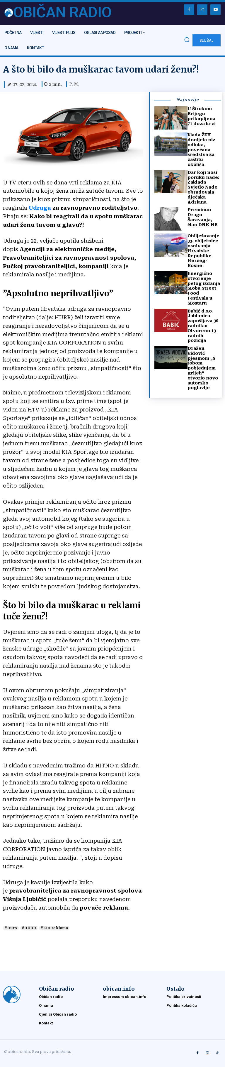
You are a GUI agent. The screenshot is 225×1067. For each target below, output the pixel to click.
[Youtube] (215, 9)
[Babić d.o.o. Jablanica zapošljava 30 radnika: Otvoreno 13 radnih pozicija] (171, 320)
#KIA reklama (54, 928)
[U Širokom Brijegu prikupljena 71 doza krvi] (171, 118)
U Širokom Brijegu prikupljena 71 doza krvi (202, 116)
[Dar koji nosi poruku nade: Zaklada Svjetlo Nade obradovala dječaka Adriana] (171, 181)
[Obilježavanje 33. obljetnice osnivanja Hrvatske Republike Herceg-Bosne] (171, 245)
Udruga (39, 208)
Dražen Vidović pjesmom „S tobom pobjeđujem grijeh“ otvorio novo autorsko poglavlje (203, 368)
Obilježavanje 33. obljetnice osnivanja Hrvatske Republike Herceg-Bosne (203, 250)
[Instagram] (202, 9)
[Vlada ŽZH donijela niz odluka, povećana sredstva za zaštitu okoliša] (171, 144)
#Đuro (10, 928)
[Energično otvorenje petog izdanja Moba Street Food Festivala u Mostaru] (171, 282)
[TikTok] (217, 1053)
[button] (187, 40)
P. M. (74, 84)
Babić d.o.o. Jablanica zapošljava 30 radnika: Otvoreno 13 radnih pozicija (203, 326)
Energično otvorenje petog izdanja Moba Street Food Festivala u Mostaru (204, 288)
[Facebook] (189, 9)
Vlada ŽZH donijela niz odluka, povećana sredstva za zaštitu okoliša (201, 149)
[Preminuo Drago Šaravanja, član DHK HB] (171, 219)
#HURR (29, 928)
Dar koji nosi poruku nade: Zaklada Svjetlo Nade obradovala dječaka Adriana (203, 187)
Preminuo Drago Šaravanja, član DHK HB (203, 217)
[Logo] (18, 994)
